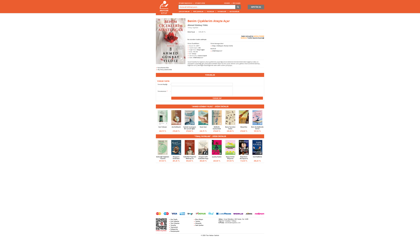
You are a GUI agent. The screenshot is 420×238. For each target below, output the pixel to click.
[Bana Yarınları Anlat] (230, 125)
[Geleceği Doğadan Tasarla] (162, 155)
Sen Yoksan (162, 127)
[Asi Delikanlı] (176, 125)
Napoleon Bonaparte (244, 157)
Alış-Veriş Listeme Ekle (165, 70)
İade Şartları (199, 225)
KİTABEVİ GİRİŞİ (200, 3)
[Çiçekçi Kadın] (216, 155)
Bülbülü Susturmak (217, 128)
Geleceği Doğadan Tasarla (162, 157)
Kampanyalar (175, 231)
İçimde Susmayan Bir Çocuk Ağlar (189, 128)
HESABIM (227, 3)
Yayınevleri (174, 227)
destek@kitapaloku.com (233, 222)
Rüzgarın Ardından (176, 157)
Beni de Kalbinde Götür (257, 128)
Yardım (197, 221)
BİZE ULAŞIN (236, 3)
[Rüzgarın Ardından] (176, 155)
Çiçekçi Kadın (216, 157)
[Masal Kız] (243, 124)
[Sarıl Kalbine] (257, 155)
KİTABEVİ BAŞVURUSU (185, 3)
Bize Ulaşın (199, 219)
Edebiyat (220, 46)
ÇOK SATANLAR (184, 11)
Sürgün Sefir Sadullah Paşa (203, 157)
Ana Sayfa (174, 219)
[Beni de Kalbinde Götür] (257, 125)
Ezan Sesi (203, 127)
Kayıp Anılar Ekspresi (230, 157)
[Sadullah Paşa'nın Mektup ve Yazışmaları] (189, 155)
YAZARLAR (210, 11)
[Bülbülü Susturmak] (216, 125)
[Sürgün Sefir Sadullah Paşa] (203, 155)
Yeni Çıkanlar (175, 223)
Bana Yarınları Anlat (230, 128)
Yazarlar (173, 225)
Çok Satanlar (175, 221)
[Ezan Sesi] (203, 125)
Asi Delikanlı (176, 127)
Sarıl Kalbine (257, 157)
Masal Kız (243, 127)
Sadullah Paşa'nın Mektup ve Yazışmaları (189, 158)
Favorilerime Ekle (163, 68)
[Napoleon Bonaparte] (243, 155)
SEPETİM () (256, 7)
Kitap (214, 46)
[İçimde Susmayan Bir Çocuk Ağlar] (189, 125)
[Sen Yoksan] (162, 125)
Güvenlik (198, 223)
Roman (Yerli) (228, 46)
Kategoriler (174, 229)
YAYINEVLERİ (221, 11)
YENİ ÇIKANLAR (198, 11)
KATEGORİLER (234, 11)
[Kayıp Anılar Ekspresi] (230, 155)
